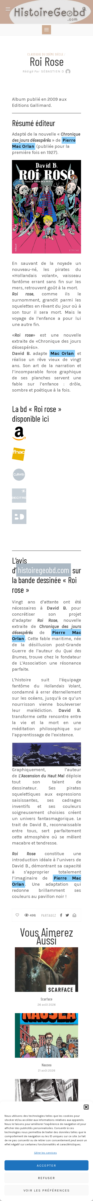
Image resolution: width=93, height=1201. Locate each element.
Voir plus (46, 969)
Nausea (46, 1064)
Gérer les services (45, 1152)
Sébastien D (43, 71)
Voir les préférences (46, 1190)
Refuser (46, 1178)
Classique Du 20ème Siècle (45, 54)
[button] (86, 1107)
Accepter (46, 1165)
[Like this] (17, 915)
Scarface (46, 999)
